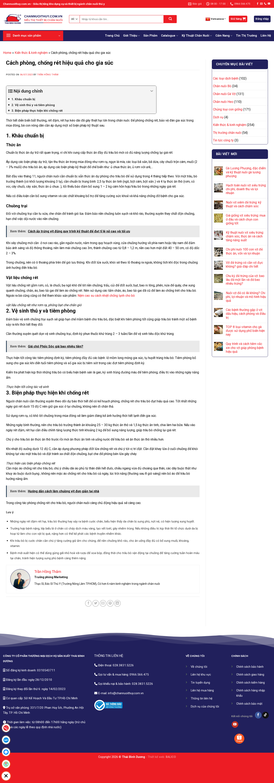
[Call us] (265, 3)
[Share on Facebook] (88, 603)
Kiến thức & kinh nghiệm (31, 53)
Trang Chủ (112, 35)
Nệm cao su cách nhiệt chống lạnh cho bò (106, 295)
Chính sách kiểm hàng (250, 682)
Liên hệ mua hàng (202, 690)
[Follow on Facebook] (257, 3)
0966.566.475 (139, 674)
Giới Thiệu (130, 35)
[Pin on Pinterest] (110, 603)
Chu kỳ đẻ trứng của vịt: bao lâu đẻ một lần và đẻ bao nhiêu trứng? (245, 279)
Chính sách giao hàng (250, 674)
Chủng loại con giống (227, 109)
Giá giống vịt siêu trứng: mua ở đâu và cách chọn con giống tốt (245, 219)
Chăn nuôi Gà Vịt (224, 94)
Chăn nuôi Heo (223, 102)
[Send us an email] (261, 3)
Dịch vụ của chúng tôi (205, 706)
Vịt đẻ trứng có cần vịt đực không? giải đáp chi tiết (244, 264)
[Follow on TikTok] (265, 715)
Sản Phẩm (150, 35)
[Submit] (170, 19)
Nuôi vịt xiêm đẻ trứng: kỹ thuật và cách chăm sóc (243, 204)
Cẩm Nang (222, 35)
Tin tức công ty (223, 140)
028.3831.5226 (123, 665)
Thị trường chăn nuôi (227, 133)
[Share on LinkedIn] (117, 603)
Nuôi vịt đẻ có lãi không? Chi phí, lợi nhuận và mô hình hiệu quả (246, 297)
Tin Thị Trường (246, 35)
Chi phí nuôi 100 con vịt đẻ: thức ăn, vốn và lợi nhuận (244, 251)
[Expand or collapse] (151, 91)
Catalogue (168, 35)
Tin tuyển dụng (200, 682)
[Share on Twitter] (95, 603)
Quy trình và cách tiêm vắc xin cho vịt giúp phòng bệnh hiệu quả (245, 347)
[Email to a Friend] (103, 603)
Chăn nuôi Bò (222, 86)
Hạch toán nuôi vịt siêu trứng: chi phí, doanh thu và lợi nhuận (246, 189)
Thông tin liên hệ (201, 698)
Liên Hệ (266, 35)
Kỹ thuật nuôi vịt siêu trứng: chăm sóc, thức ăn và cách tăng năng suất (245, 236)
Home (7, 53)
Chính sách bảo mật (249, 703)
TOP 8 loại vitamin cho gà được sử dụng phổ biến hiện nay (245, 330)
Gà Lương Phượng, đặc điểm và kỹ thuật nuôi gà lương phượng (246, 172)
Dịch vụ (218, 117)
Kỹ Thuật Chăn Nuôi (195, 35)
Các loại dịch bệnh (225, 78)
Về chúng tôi (199, 667)
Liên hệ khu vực (201, 674)
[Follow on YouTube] (269, 3)
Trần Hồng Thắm (47, 74)
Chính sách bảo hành (250, 667)
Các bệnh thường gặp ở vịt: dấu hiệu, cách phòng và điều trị (246, 313)
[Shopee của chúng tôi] (239, 739)
